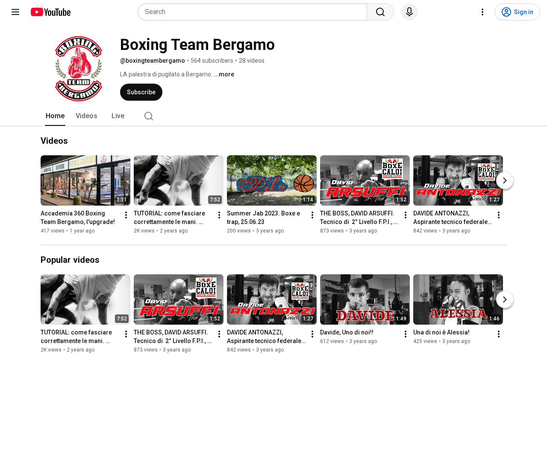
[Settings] (482, 12)
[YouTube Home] (50, 12)
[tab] (55, 116)
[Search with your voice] (409, 11)
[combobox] (255, 12)
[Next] (504, 180)
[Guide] (15, 12)
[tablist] (273, 116)
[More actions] (126, 215)
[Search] (380, 11)
